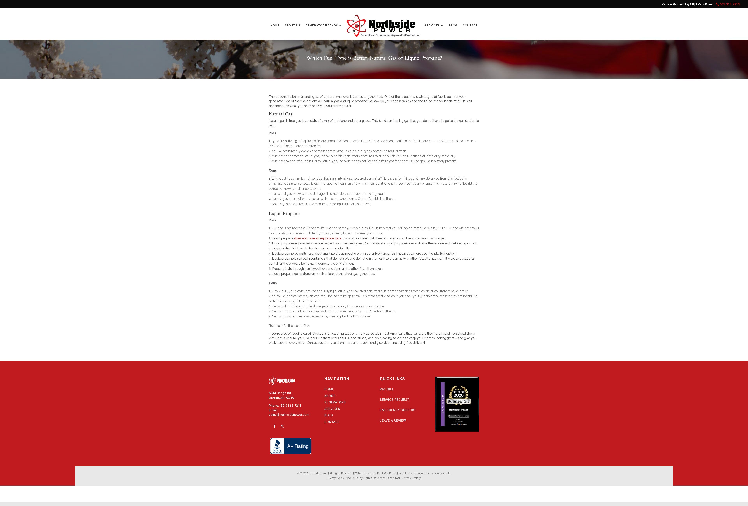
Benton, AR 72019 (281, 398)
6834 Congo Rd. (280, 393)
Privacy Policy (335, 478)
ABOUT (329, 396)
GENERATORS (335, 402)
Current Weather (672, 4)
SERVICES (332, 409)
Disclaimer (394, 478)
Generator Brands (321, 25)
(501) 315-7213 (290, 405)
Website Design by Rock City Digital (375, 473)
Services (432, 25)
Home (274, 25)
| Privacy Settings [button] (411, 478)
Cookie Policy (354, 478)
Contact (470, 25)
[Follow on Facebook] (275, 426)
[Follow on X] (282, 426)
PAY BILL (387, 389)
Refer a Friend (705, 4)
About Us (292, 25)
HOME (329, 389)
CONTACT (332, 422)
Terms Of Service (375, 478)
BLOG (328, 415)
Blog (453, 25)
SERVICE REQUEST (394, 400)
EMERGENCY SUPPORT (398, 410)
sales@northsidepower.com (289, 415)
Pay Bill (689, 4)
